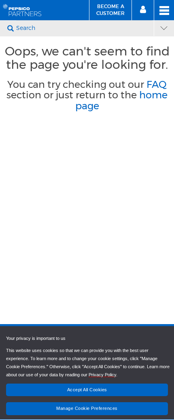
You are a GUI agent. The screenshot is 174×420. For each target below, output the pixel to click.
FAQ (156, 84)
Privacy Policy (102, 374)
